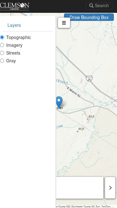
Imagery (14, 45)
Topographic (18, 37)
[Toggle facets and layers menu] (64, 22)
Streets (13, 53)
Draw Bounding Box (89, 17)
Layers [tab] (14, 25)
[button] (59, 102)
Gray (11, 60)
